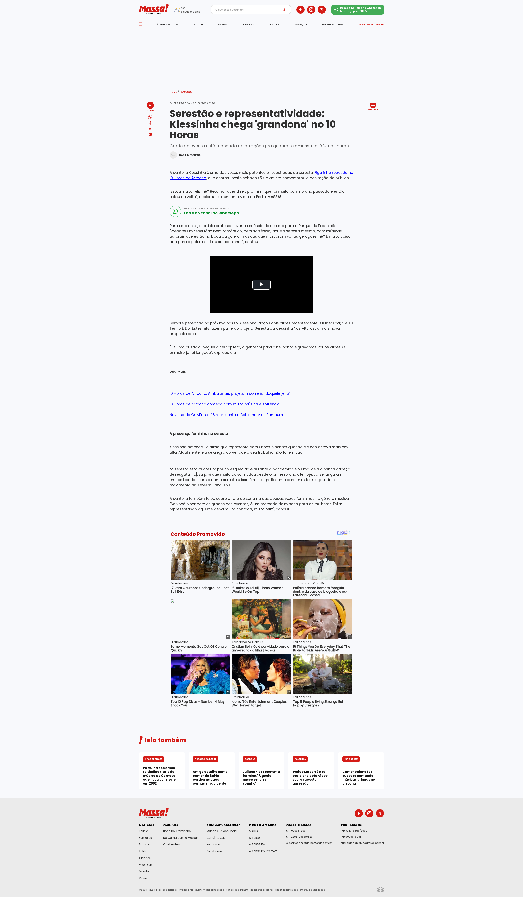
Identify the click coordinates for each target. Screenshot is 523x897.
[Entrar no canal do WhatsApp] (175, 211)
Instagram (214, 844)
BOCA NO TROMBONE (371, 24)
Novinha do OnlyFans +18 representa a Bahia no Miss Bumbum (226, 414)
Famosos (186, 92)
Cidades (145, 858)
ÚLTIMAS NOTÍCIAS (168, 24)
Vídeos (144, 878)
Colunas (170, 825)
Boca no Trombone (177, 831)
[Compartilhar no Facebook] (150, 123)
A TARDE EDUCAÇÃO (263, 851)
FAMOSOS (274, 24)
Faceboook (214, 851)
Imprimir (373, 109)
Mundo (144, 871)
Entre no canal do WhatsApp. (212, 213)
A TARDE (254, 838)
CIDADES (223, 24)
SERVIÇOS (301, 24)
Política (144, 851)
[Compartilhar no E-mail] (150, 134)
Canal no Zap (216, 838)
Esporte (144, 844)
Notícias (146, 825)
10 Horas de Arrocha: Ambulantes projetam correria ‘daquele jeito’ (230, 393)
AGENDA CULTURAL (333, 24)
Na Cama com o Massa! (180, 838)
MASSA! (254, 831)
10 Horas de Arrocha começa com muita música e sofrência (225, 404)
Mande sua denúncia (222, 831)
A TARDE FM (257, 844)
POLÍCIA (198, 24)
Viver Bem (146, 865)
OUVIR (150, 110)
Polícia (143, 831)
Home (174, 92)
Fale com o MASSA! (223, 825)
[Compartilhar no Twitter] (150, 129)
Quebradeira (172, 844)
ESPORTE (248, 24)
